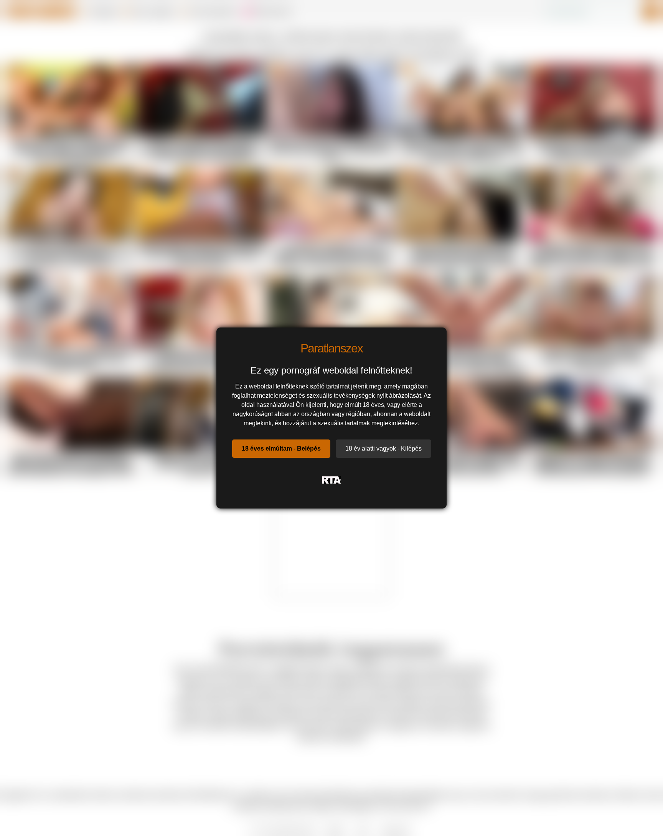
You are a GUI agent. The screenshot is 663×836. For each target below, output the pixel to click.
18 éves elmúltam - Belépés (281, 448)
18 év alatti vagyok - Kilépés (383, 448)
